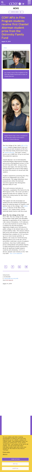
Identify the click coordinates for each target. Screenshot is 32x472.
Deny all (15, 464)
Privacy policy (6, 452)
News (5, 48)
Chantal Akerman (9, 152)
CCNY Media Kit (9, 280)
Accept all (15, 468)
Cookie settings (15, 459)
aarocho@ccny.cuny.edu (11, 278)
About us (5, 454)
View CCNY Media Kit (16, 253)
